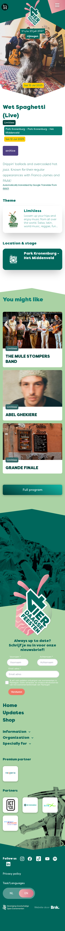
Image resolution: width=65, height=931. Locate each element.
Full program (32, 490)
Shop (9, 720)
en (26, 893)
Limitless (9, 122)
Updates (13, 713)
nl (11, 893)
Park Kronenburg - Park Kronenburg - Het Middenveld (30, 131)
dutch (6, 188)
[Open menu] (57, 5)
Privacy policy (12, 874)
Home (10, 705)
